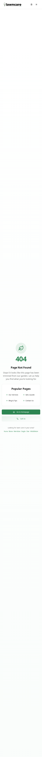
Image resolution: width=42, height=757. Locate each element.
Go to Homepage (23, 412)
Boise (11, 431)
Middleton (34, 431)
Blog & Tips (13, 401)
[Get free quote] (31, 4)
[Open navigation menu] (36, 4)
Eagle (23, 431)
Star (27, 431)
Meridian (17, 431)
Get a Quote (30, 395)
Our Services (13, 395)
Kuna (6, 431)
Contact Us (30, 401)
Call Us (22, 419)
